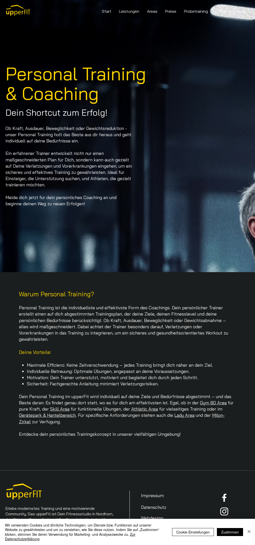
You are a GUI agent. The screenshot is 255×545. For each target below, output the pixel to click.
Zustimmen (230, 532)
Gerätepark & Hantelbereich (47, 415)
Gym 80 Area (213, 403)
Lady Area (184, 415)
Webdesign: (152, 518)
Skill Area (59, 409)
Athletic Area (144, 409)
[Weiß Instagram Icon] (224, 511)
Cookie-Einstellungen (193, 532)
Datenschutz (153, 507)
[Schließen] (249, 532)
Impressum (152, 495)
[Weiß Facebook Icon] (224, 497)
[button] (129, 11)
